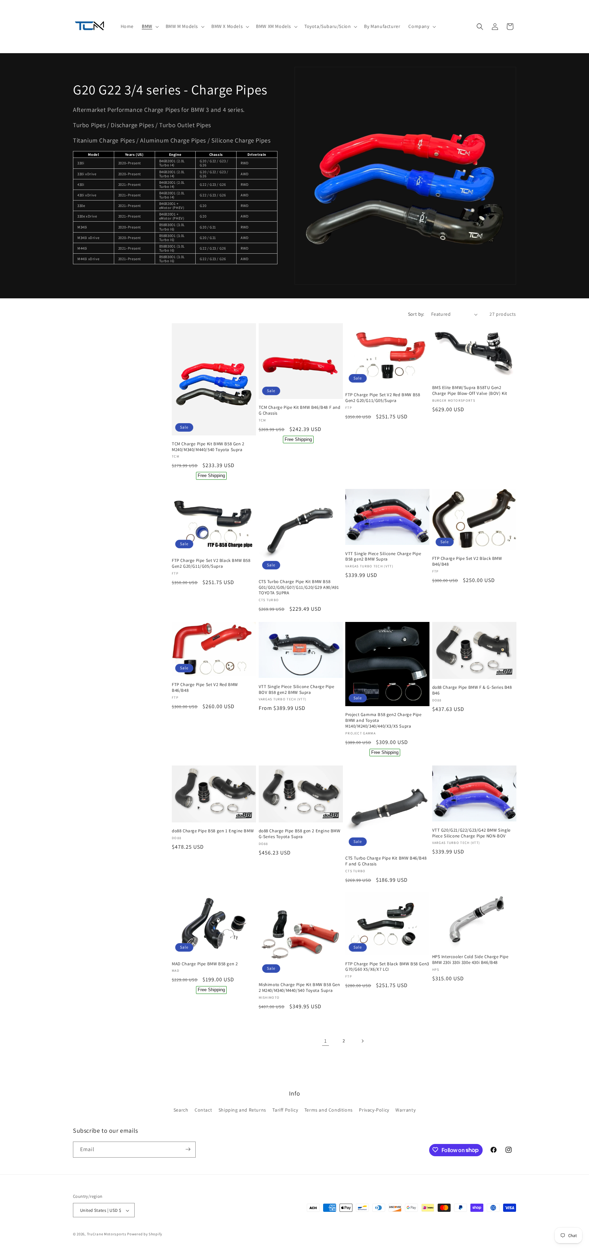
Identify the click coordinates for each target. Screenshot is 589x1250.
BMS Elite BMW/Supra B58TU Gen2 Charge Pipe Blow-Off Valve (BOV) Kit (470, 391)
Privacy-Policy (374, 1110)
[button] (150, 26)
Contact (203, 1110)
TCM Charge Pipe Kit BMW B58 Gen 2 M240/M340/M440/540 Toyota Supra (208, 446)
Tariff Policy (285, 1110)
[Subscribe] (187, 1149)
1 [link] (325, 1040)
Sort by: (416, 314)
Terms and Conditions (328, 1110)
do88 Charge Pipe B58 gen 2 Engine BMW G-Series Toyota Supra (300, 833)
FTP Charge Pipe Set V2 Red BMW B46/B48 (205, 687)
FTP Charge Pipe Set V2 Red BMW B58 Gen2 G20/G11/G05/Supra (382, 397)
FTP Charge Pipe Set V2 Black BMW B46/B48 (467, 561)
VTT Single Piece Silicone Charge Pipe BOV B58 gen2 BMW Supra (296, 689)
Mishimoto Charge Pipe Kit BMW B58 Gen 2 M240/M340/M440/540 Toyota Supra (299, 987)
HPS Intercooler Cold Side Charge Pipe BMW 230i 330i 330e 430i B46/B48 (470, 959)
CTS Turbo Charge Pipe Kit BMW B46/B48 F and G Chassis (385, 860)
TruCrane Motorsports (106, 1234)
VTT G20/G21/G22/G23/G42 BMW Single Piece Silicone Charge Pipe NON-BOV (471, 832)
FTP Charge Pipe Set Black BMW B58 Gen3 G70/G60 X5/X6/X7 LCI (387, 966)
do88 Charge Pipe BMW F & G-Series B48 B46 (472, 690)
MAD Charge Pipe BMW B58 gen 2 (205, 964)
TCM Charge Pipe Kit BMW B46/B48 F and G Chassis (300, 410)
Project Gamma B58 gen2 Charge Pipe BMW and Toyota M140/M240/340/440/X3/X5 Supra (383, 720)
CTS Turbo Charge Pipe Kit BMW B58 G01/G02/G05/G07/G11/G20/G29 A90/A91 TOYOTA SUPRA (299, 587)
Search (180, 1110)
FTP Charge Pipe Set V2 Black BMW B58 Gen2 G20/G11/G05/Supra (211, 563)
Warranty (405, 1110)
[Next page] (362, 1040)
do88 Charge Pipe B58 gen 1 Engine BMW (213, 831)
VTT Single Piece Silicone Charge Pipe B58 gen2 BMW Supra (383, 556)
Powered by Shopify (144, 1234)
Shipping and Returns (242, 1110)
